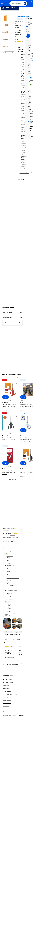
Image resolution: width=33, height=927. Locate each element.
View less (13, 613)
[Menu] (2, 3)
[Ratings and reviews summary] (21, 529)
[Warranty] (20, 322)
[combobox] (18, 3)
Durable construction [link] (12, 590)
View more (11, 479)
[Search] (25, 3)
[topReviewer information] (13, 657)
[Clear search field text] (23, 3)
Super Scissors (7, 685)
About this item (8, 307)
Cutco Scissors (7, 709)
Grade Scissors (7, 691)
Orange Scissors (7, 679)
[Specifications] (21, 317)
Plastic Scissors (7, 688)
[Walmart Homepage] (6, 3)
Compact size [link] (10, 556)
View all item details (24, 173)
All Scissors (6, 706)
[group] (22, 42)
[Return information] (27, 33)
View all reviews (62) (12, 664)
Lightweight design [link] (11, 565)
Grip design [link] (9, 604)
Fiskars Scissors (7, 703)
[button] (19, 49)
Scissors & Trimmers (8, 711)
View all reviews (9, 541)
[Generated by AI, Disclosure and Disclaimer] (10, 615)
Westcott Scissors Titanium (10, 694)
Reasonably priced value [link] (13, 578)
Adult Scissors (7, 697)
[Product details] (21, 312)
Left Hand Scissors (8, 682)
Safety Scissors (7, 700)
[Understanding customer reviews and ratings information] (19, 537)
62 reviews (12, 535)
